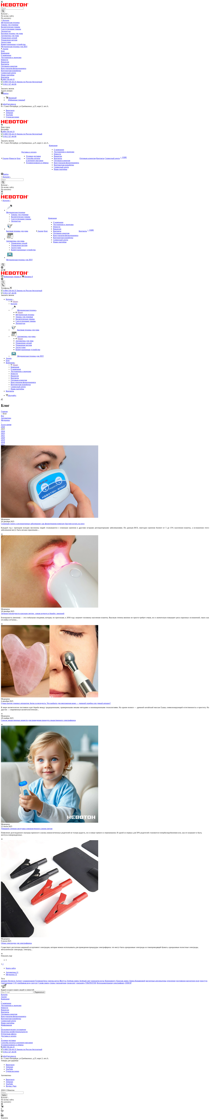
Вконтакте (10, 110)
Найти (4, 1095)
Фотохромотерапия (105, 983)
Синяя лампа (43, 983)
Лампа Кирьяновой (137, 981)
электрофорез (118, 983)
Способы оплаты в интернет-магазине (17, 1043)
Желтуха (62, 981)
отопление (171, 981)
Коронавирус (110, 981)
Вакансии (5, 1010)
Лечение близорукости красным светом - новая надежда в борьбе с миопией (32, 613)
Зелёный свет (85, 981)
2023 (3, 433)
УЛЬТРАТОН (90, 983)
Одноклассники (12, 117)
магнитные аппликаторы (156, 981)
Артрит (19, 981)
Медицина (5, 420)
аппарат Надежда (8, 981)
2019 (3, 440)
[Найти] (3, 11)
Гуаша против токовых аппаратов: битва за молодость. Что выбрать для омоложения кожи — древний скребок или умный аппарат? (56, 703)
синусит (34, 983)
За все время (6, 425)
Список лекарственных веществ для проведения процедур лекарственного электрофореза (38, 720)
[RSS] (2, 400)
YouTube (9, 115)
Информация (6, 1025)
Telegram (9, 113)
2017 (3, 444)
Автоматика (6, 418)
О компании (6, 1003)
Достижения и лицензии (11, 1005)
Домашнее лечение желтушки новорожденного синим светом (26, 829)
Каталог (14, 304)
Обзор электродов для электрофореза (16, 943)
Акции (4, 997)
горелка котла (53, 981)
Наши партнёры (7, 1023)
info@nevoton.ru (9, 104)
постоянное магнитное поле (187, 981)
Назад (15, 301)
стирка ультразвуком (57, 983)
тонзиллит (71, 983)
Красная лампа (122, 981)
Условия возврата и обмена (12, 1045)
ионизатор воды (97, 981)
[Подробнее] (1, 534)
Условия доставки (8, 1040)
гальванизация (28, 981)
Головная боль (41, 981)
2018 (3, 442)
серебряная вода (24, 983)
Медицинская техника (25, 315)
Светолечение (7, 983)
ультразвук (80, 983)
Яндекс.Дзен (11, 1086)
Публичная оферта (8, 1034)
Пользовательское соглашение (13, 1029)
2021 (3, 435)
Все (2, 416)
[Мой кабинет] (2, 268)
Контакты (5, 1012)
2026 (3, 427)
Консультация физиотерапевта (13, 1016)
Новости (4, 1008)
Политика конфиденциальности (14, 1032)
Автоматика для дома (24, 341)
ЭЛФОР (128, 983)
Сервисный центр (8, 1021)
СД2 (15, 983)
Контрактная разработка (11, 1019)
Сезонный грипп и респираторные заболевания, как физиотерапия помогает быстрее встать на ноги (42, 524)
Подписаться (39, 992)
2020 (3, 438)
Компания (15, 367)
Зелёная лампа (73, 981)
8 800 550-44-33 (8, 79)
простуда (203, 981)
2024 (3, 431)
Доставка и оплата (8, 1036)
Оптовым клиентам (9, 1014)
